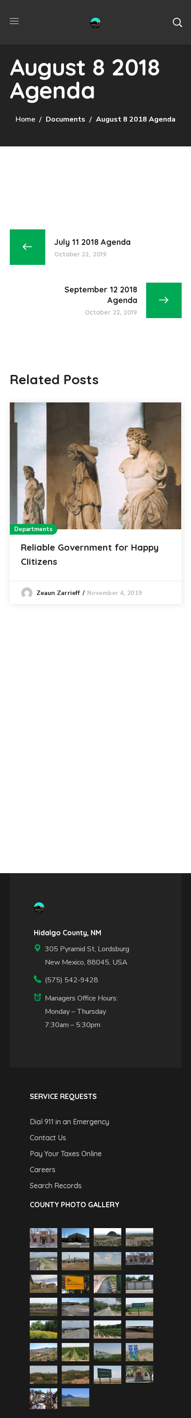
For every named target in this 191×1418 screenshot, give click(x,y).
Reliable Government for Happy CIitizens (90, 554)
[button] (177, 22)
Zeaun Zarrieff (58, 593)
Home (25, 119)
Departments (33, 529)
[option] (95, 503)
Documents (65, 119)
